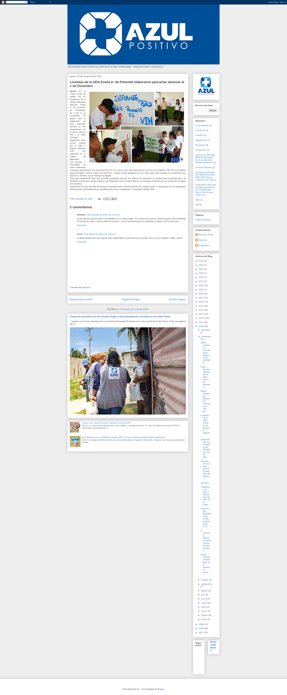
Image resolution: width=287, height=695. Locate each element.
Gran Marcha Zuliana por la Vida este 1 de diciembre (205, 377)
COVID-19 (200, 130)
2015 (201, 306)
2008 (201, 628)
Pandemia (200, 145)
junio (203, 598)
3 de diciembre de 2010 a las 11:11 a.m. (103, 215)
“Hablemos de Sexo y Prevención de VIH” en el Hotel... (205, 496)
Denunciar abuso (213, 646)
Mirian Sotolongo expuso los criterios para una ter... (205, 401)
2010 (201, 326)
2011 (201, 322)
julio (203, 594)
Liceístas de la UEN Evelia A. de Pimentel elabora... (205, 425)
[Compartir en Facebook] (112, 198)
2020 (201, 285)
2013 (201, 314)
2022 (201, 277)
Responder (81, 225)
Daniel (80, 234)
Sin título (205, 483)
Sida (197, 200)
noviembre (206, 336)
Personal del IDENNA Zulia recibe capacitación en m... (205, 517)
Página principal (202, 219)
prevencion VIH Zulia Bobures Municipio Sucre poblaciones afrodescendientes (205, 159)
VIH (197, 204)
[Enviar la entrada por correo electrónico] (99, 199)
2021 (201, 281)
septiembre (206, 584)
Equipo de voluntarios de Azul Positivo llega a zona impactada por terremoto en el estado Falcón (120, 316)
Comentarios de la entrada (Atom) (134, 309)
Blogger (161, 689)
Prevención (200, 150)
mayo (204, 603)
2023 (201, 273)
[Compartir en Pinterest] (115, 198)
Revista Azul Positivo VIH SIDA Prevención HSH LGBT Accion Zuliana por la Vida (205, 176)
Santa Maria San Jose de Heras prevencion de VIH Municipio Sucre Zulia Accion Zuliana (205, 190)
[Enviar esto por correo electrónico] (104, 198)
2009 (201, 624)
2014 (201, 310)
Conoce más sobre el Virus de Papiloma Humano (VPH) (106, 423)
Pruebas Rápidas (203, 167)
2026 (201, 261)
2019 (201, 289)
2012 (201, 318)
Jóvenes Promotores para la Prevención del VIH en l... (205, 470)
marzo (204, 611)
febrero (205, 615)
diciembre (205, 330)
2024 (201, 269)
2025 (201, 265)
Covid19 (199, 135)
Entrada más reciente (81, 299)
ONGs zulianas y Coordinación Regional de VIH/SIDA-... (205, 352)
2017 (201, 297)
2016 (201, 302)
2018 (201, 293)
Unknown (202, 240)
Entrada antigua (177, 299)
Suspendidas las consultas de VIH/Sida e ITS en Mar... (205, 448)
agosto (204, 590)
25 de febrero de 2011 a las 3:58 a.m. (100, 234)
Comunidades (202, 125)
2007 (201, 632)
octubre (205, 580)
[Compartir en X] (110, 198)
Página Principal (130, 299)
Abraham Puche (206, 234)
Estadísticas (201, 140)
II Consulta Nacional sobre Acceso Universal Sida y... (205, 540)
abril (203, 607)
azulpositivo (203, 245)
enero (204, 619)
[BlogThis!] (107, 198)
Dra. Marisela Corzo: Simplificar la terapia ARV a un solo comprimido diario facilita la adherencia (123, 437)
